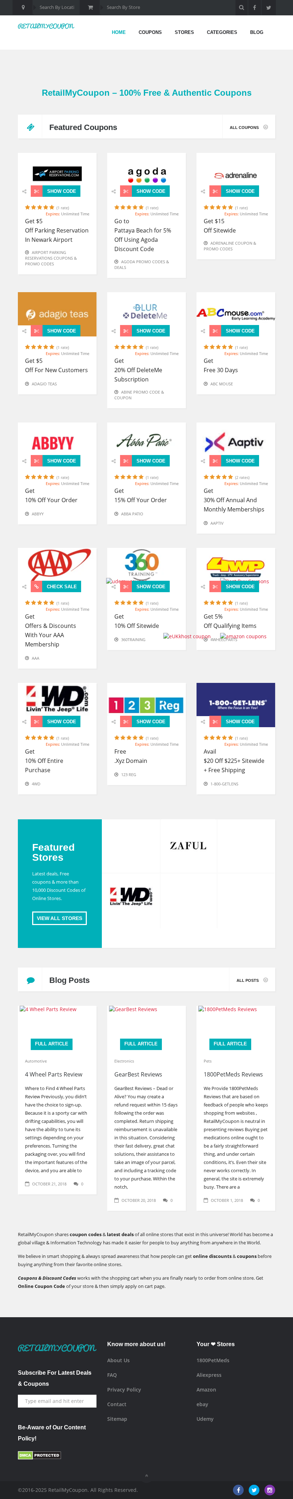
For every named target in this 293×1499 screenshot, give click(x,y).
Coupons (150, 32)
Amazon (206, 1389)
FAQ (112, 1374)
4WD (36, 783)
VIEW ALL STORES (59, 918)
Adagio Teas (44, 383)
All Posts (248, 980)
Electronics (124, 1061)
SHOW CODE (61, 191)
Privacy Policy (124, 1389)
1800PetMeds (213, 1360)
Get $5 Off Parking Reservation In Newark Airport (57, 230)
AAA (35, 658)
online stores (107, 1264)
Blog (256, 32)
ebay (202, 1404)
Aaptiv (217, 523)
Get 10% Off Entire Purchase (44, 761)
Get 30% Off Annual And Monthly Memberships (234, 500)
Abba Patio (132, 513)
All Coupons (245, 127)
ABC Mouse (221, 383)
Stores (184, 32)
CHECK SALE (61, 586)
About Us (118, 1360)
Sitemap (117, 1418)
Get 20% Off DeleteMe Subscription (138, 370)
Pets (208, 1061)
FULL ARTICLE (51, 1043)
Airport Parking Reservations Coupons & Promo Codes (51, 258)
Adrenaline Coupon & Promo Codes (230, 245)
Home (119, 32)
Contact (116, 1404)
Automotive (36, 1061)
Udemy (205, 1418)
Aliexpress (209, 1374)
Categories (222, 32)
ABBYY (38, 513)
